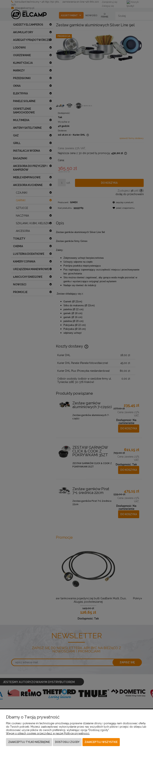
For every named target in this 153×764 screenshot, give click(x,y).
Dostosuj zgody (67, 741)
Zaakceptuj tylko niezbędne (29, 741)
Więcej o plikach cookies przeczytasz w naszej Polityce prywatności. (48, 733)
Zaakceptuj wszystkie (101, 741)
